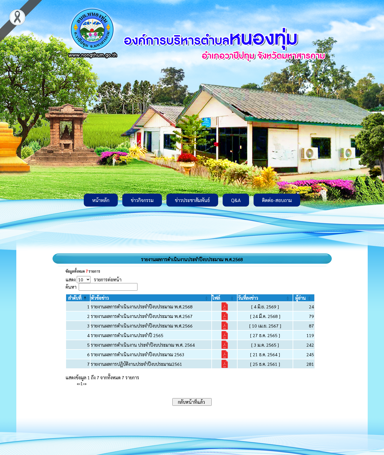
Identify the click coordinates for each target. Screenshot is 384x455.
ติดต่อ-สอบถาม (277, 200)
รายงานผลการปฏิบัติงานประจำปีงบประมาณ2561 (136, 364)
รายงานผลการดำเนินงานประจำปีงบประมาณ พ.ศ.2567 (142, 316)
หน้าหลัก (100, 200)
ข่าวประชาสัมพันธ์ (192, 200)
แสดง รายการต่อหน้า (93, 280)
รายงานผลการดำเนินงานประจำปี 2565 (127, 335)
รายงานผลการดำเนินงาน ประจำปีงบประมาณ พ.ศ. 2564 (143, 345)
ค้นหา (70, 287)
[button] (75, 298)
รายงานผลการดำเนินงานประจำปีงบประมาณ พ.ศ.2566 (142, 326)
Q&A (236, 200)
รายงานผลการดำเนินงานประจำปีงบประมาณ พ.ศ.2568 (142, 307)
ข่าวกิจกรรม (142, 200)
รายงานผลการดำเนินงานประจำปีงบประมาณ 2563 (137, 354)
